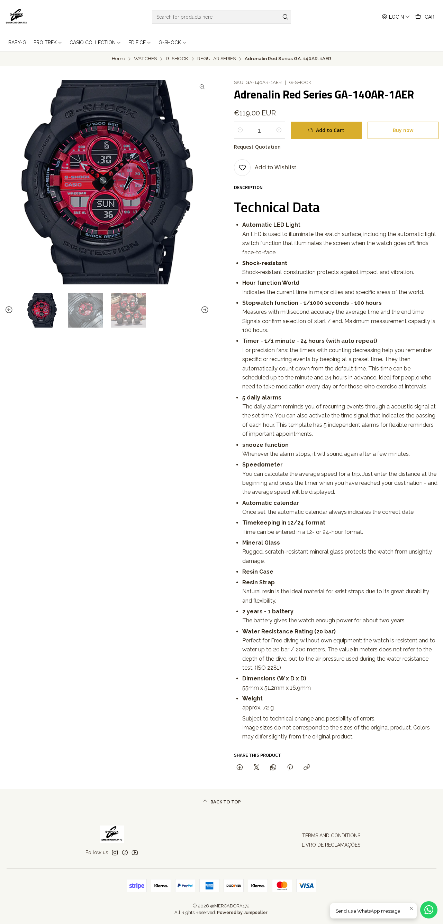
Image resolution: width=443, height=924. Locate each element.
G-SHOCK (177, 58)
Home (118, 58)
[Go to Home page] (16, 17)
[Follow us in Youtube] (135, 852)
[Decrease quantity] (240, 130)
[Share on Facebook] (239, 768)
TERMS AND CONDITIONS (331, 835)
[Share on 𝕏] (256, 768)
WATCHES (145, 58)
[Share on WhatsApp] (273, 768)
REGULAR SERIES (216, 58)
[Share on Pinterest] (290, 768)
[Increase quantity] (279, 130)
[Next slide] (204, 310)
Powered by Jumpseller (242, 912)
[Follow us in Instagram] (114, 852)
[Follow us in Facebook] (124, 852)
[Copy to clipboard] (307, 768)
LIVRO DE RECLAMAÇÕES (331, 845)
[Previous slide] (10, 310)
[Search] (285, 17)
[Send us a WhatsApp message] (428, 909)
